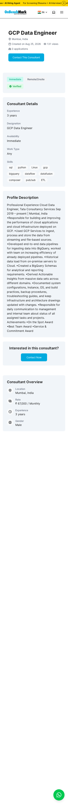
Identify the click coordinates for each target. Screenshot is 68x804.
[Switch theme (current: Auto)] (54, 12)
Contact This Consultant (26, 57)
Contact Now (34, 357)
